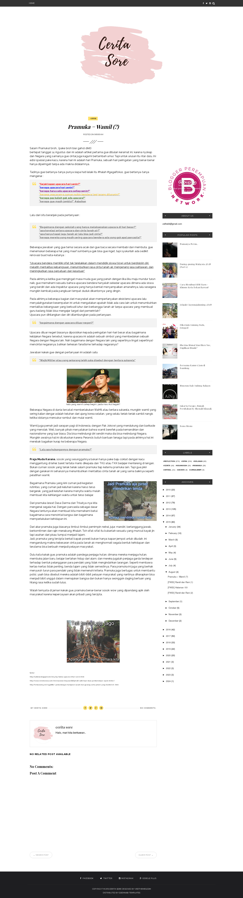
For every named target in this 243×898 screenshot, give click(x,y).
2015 (168, 521)
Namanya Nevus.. (189, 244)
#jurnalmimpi (195, 470)
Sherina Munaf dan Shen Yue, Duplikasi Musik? (195, 346)
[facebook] (203, 3)
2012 (168, 502)
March (172, 539)
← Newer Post (41, 855)
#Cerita (166, 465)
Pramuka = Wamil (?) (178, 576)
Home (32, 3)
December (174, 620)
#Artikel (167, 470)
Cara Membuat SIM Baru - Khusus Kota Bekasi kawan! (194, 286)
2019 (168, 648)
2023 (168, 674)
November (174, 614)
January (173, 526)
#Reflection (169, 461)
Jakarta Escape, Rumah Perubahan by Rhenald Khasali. (196, 407)
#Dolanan (197, 461)
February (173, 533)
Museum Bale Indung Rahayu (195, 385)
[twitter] (206, 3)
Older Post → (146, 855)
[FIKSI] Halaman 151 (178, 587)
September (174, 601)
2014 (168, 515)
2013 (168, 508)
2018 (168, 642)
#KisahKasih (181, 465)
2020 (168, 655)
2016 (168, 629)
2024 (168, 681)
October (173, 607)
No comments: (148, 708)
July (171, 565)
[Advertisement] (187, 137)
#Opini (92, 118)
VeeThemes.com (143, 889)
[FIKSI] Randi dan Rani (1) (180, 582)
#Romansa (197, 465)
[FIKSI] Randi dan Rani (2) (180, 592)
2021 (168, 661)
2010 (168, 489)
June (171, 558)
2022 (168, 668)
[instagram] (210, 3)
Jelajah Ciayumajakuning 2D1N (196, 304)
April (171, 546)
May (171, 552)
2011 (168, 496)
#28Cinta (181, 470)
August (172, 571)
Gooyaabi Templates (129, 893)
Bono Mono (186, 426)
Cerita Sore (115, 889)
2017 (168, 635)
